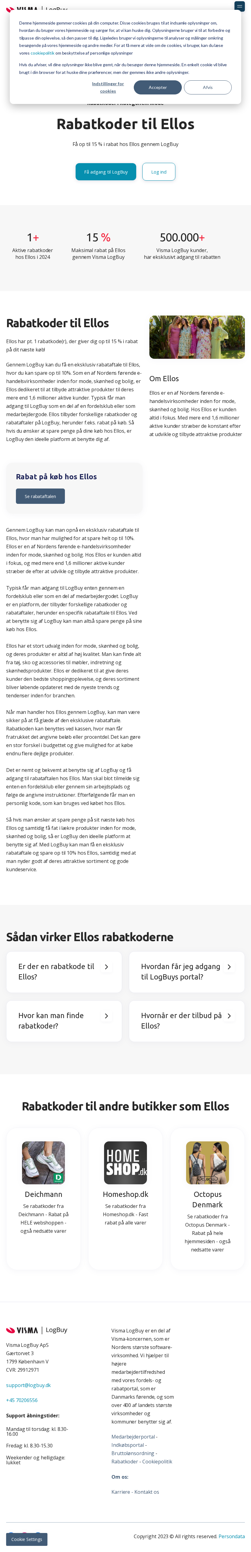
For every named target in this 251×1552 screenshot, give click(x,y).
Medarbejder (126, 1436)
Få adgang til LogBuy (106, 172)
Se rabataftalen (40, 496)
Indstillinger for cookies (108, 87)
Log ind (159, 172)
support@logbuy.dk (28, 1385)
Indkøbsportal (127, 1445)
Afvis (208, 87)
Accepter (158, 87)
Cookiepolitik (157, 1461)
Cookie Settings (26, 1539)
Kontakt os (146, 1492)
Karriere (120, 1492)
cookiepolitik (42, 53)
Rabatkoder (124, 1461)
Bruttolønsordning (132, 1453)
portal (148, 1436)
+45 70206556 (22, 1400)
